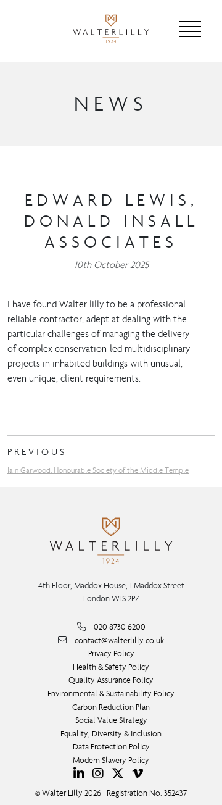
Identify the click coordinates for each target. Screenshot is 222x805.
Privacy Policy (111, 653)
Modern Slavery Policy (111, 760)
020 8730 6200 (120, 627)
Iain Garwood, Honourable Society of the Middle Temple (98, 470)
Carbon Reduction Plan (111, 707)
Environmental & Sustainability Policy (111, 693)
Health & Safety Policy (111, 667)
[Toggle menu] (190, 29)
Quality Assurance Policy (111, 680)
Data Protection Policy (111, 746)
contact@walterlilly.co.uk (119, 640)
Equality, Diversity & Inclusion (111, 733)
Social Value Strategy (111, 720)
